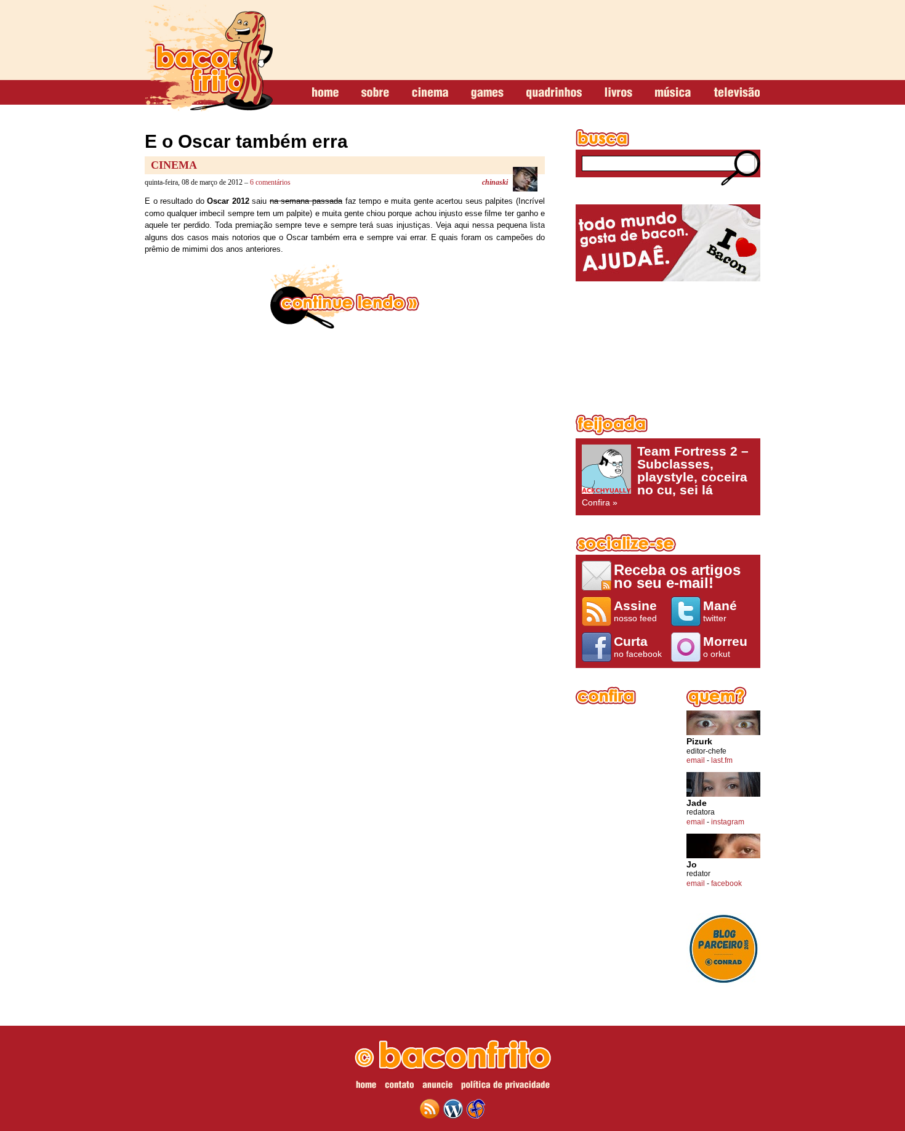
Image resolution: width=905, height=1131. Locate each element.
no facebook (638, 646)
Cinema (174, 165)
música (673, 93)
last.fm (722, 760)
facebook (726, 883)
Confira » (665, 476)
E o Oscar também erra (246, 141)
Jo (691, 864)
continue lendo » (344, 297)
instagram (727, 822)
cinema (430, 93)
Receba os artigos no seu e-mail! (677, 575)
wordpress (453, 1109)
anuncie (437, 1087)
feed (430, 1109)
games (487, 93)
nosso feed (635, 610)
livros (618, 93)
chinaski (495, 182)
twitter (720, 610)
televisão (737, 93)
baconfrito (209, 58)
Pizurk (699, 741)
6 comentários (270, 182)
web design (476, 1109)
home (325, 93)
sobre (375, 93)
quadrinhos (554, 93)
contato (399, 1087)
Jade (696, 803)
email (695, 760)
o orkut (725, 646)
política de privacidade (505, 1087)
